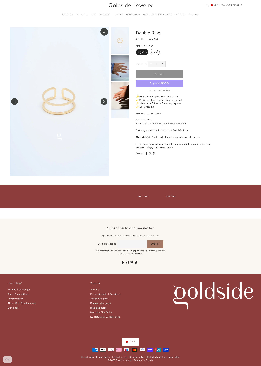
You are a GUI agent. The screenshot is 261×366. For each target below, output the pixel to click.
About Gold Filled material (22, 303)
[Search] (207, 5)
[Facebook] (123, 262)
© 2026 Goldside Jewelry (120, 360)
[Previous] (14, 101)
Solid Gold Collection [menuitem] (157, 15)
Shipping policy (137, 357)
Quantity (141, 63)
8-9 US (154, 52)
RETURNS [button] (156, 113)
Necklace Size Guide (101, 312)
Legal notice (174, 357)
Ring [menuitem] (93, 15)
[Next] (104, 101)
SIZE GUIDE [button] (142, 113)
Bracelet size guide (100, 303)
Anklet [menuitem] (118, 15)
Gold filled (170, 196)
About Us (95, 289)
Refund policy (87, 357)
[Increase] (162, 64)
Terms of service (120, 357)
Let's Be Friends (107, 243)
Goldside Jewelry (130, 5)
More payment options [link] (159, 89)
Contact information (156, 357)
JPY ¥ (217, 5)
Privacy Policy (15, 298)
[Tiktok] (136, 262)
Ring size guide (98, 307)
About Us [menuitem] (179, 15)
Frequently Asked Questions (105, 294)
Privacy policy (103, 357)
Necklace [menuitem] (68, 15)
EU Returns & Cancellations (105, 316)
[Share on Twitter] (150, 153)
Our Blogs (13, 307)
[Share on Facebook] (146, 153)
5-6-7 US (142, 52)
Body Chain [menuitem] (133, 15)
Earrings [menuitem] (82, 15)
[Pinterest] (131, 262)
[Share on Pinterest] (154, 153)
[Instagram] (127, 262)
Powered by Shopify (143, 360)
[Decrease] (151, 64)
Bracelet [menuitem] (105, 15)
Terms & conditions (18, 294)
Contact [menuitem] (194, 15)
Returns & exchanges (19, 289)
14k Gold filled (155, 137)
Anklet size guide (99, 298)
